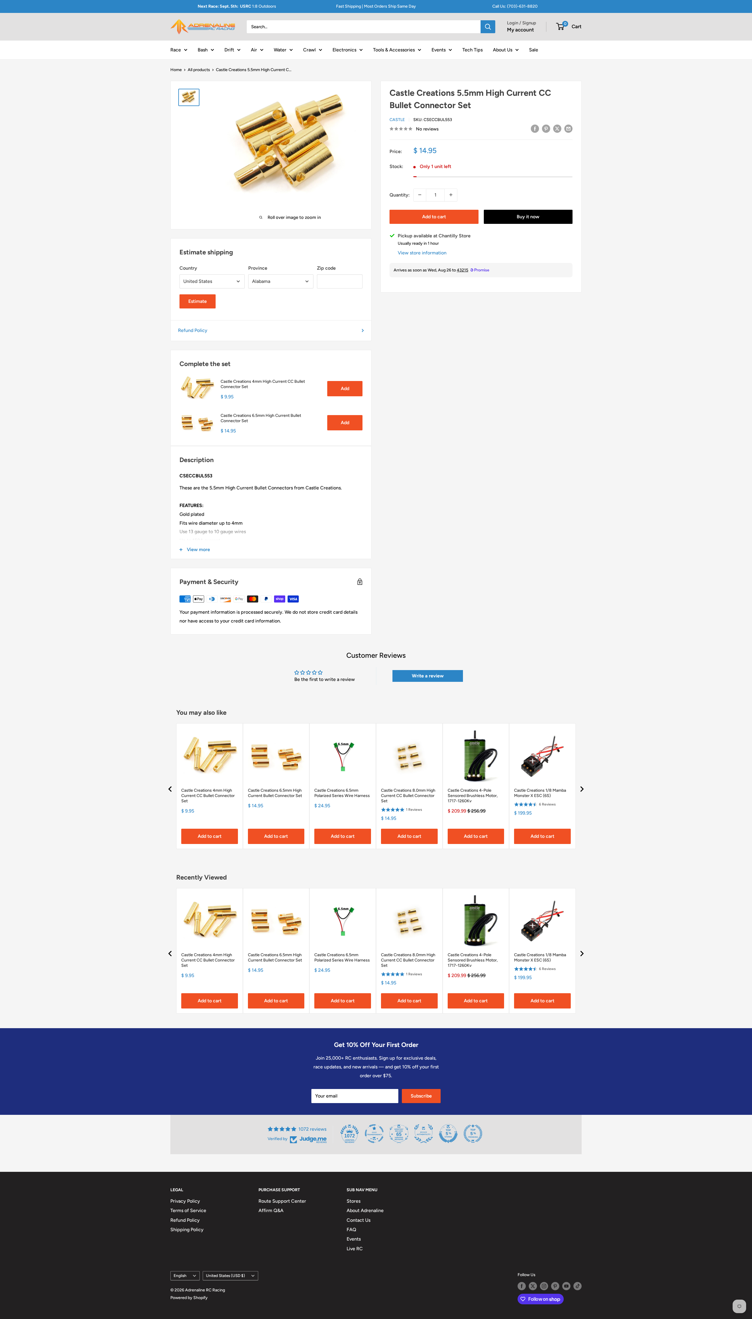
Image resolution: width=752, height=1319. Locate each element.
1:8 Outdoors (237, 6)
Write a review (428, 676)
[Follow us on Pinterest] (555, 1286)
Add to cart (434, 216)
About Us (502, 49)
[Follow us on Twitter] (533, 1286)
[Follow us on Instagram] (544, 1286)
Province (257, 268)
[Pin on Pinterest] (546, 128)
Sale (533, 49)
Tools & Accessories (394, 49)
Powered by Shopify (189, 1297)
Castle (397, 119)
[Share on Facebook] (535, 128)
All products (199, 69)
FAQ (351, 1229)
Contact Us (358, 1220)
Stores (353, 1201)
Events (439, 49)
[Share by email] (568, 128)
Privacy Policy (185, 1201)
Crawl (309, 49)
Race (175, 49)
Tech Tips (472, 49)
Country (188, 268)
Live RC (355, 1248)
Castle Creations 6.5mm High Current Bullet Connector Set (261, 418)
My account (520, 30)
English (180, 1275)
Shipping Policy (187, 1229)
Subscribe (421, 1096)
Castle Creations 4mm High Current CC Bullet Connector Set (263, 384)
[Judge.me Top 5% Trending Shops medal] (473, 1133)
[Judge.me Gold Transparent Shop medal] (374, 1133)
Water (280, 49)
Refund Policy (192, 330)
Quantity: (400, 194)
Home (176, 69)
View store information (422, 252)
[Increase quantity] (451, 195)
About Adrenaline (365, 1210)
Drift (229, 49)
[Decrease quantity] (420, 195)
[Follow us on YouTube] (566, 1286)
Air (254, 49)
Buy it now (528, 216)
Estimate (197, 301)
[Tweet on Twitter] (557, 128)
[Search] (488, 26)
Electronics (344, 49)
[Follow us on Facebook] (522, 1286)
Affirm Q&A (270, 1210)
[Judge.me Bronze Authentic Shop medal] (423, 1133)
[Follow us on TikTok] (577, 1286)
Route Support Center (282, 1201)
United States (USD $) (225, 1275)
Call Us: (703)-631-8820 (515, 6)
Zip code (326, 268)
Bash (203, 49)
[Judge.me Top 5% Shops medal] (448, 1133)
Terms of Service (188, 1210)
